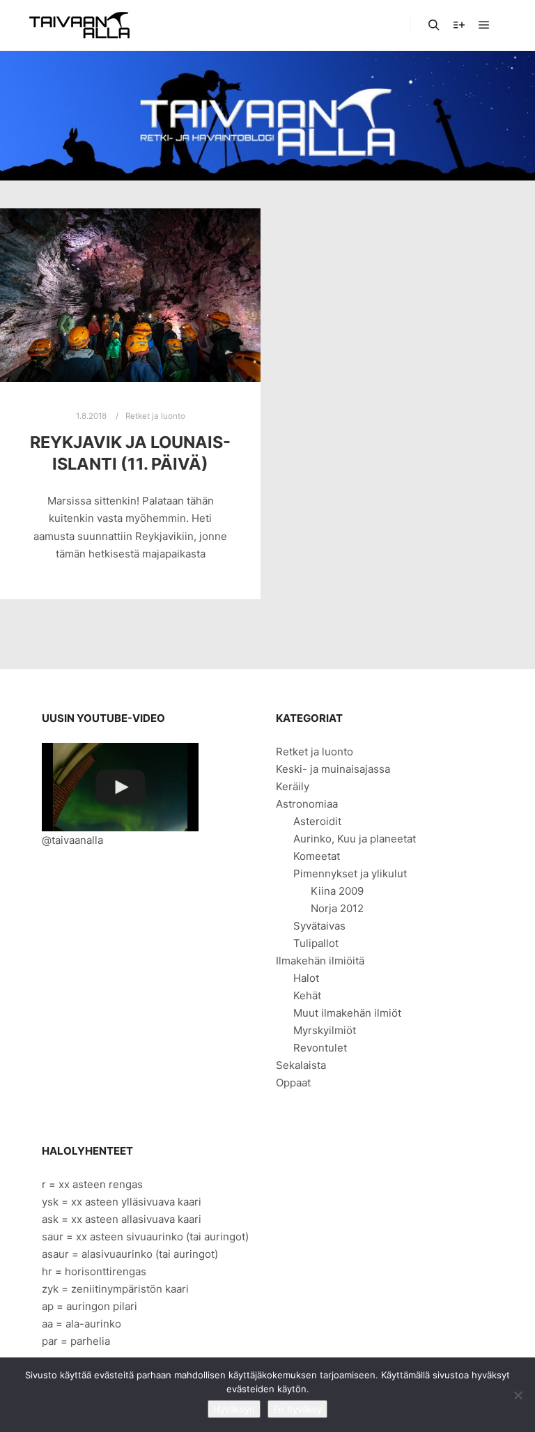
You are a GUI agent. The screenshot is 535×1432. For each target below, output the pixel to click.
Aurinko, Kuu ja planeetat (354, 838)
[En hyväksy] (518, 1395)
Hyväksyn (234, 1409)
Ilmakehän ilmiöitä (320, 960)
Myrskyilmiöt (324, 1030)
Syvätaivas (319, 925)
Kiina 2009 (337, 891)
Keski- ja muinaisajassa (333, 769)
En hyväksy (297, 1409)
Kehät (307, 995)
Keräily (292, 786)
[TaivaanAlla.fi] (79, 25)
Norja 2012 (337, 908)
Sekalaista (301, 1065)
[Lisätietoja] (459, 25)
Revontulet (320, 1047)
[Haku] (434, 25)
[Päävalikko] (484, 25)
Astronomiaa (307, 803)
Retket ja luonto (155, 416)
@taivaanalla (72, 840)
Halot (306, 978)
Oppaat (293, 1082)
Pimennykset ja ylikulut (350, 873)
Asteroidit (317, 821)
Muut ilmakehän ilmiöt (347, 1012)
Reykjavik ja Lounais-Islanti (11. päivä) (130, 453)
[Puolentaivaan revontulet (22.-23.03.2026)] (120, 787)
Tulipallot (316, 943)
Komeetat (316, 856)
